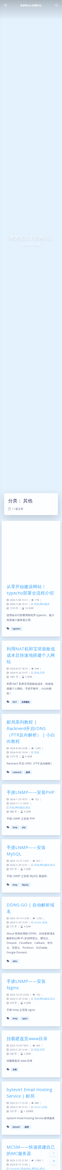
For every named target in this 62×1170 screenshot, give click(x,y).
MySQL (25, 884)
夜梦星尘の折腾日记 (31, 5)
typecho (16, 628)
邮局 (28, 772)
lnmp (15, 827)
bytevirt (16, 1127)
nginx (24, 1018)
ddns (15, 961)
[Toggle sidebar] (5, 5)
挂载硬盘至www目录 (27, 1038)
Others (38, 1107)
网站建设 (45, 604)
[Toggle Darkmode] (53, 1152)
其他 (36, 604)
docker (38, 922)
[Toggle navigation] (56, 5)
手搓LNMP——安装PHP (31, 792)
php (24, 827)
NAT (15, 702)
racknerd (17, 772)
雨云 (28, 807)
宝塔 (42, 672)
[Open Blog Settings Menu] (53, 1160)
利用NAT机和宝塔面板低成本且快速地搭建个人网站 (31, 655)
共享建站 (26, 702)
